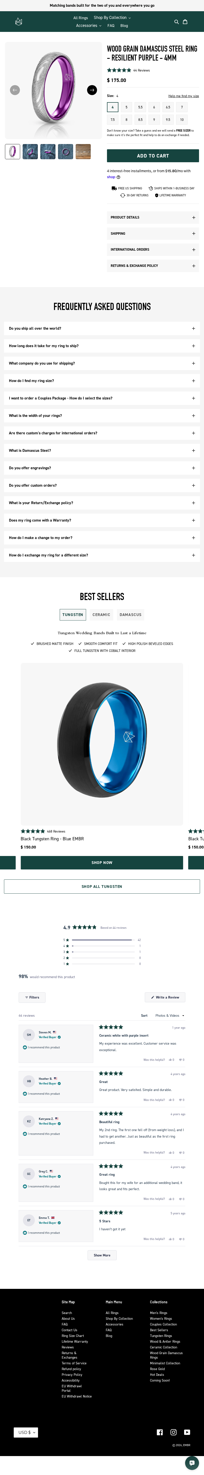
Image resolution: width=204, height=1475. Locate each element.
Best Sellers (159, 1330)
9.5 (168, 119)
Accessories (114, 1324)
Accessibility (71, 1380)
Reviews (68, 1347)
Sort (145, 1015)
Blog (109, 1335)
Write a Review (170, 998)
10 (182, 119)
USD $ (24, 1432)
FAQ (64, 1324)
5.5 (140, 107)
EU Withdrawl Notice (77, 1396)
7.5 (113, 119)
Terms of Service (74, 1363)
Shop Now (102, 862)
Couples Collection (163, 1324)
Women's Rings (161, 1318)
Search (67, 1313)
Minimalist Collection (165, 1363)
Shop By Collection (119, 1318)
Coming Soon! (160, 1380)
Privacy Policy (72, 1374)
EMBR (186, 1445)
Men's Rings (158, 1313)
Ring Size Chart (73, 1335)
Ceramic (101, 614)
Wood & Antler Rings (165, 1341)
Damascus (131, 614)
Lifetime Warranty (75, 1341)
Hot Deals (157, 1374)
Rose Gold (157, 1369)
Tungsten (72, 614)
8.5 (140, 119)
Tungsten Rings (161, 1335)
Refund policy (71, 1369)
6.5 (168, 107)
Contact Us (69, 1330)
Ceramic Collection (163, 1347)
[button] (92, 90)
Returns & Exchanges (69, 1355)
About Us (68, 1318)
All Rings (112, 1313)
